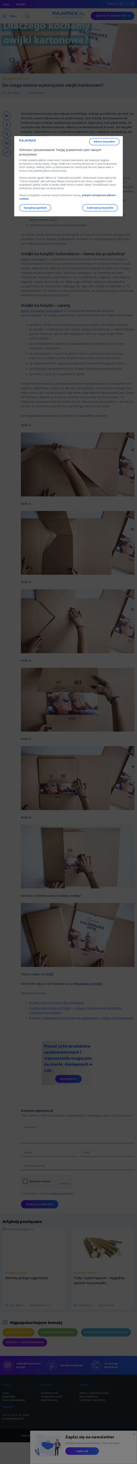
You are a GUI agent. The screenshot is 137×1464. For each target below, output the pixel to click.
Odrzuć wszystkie (104, 141)
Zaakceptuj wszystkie (100, 207)
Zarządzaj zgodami (35, 207)
